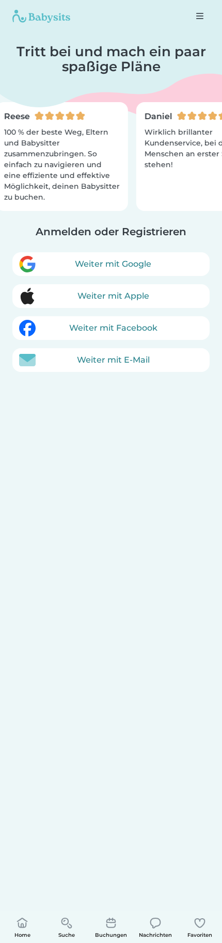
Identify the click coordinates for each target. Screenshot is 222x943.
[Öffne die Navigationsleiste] (200, 16)
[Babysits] (41, 16)
